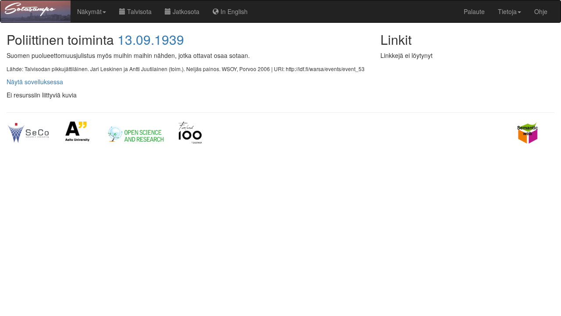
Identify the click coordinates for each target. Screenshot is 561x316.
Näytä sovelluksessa (35, 81)
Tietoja (507, 11)
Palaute (474, 11)
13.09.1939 (150, 39)
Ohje (540, 11)
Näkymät (89, 11)
